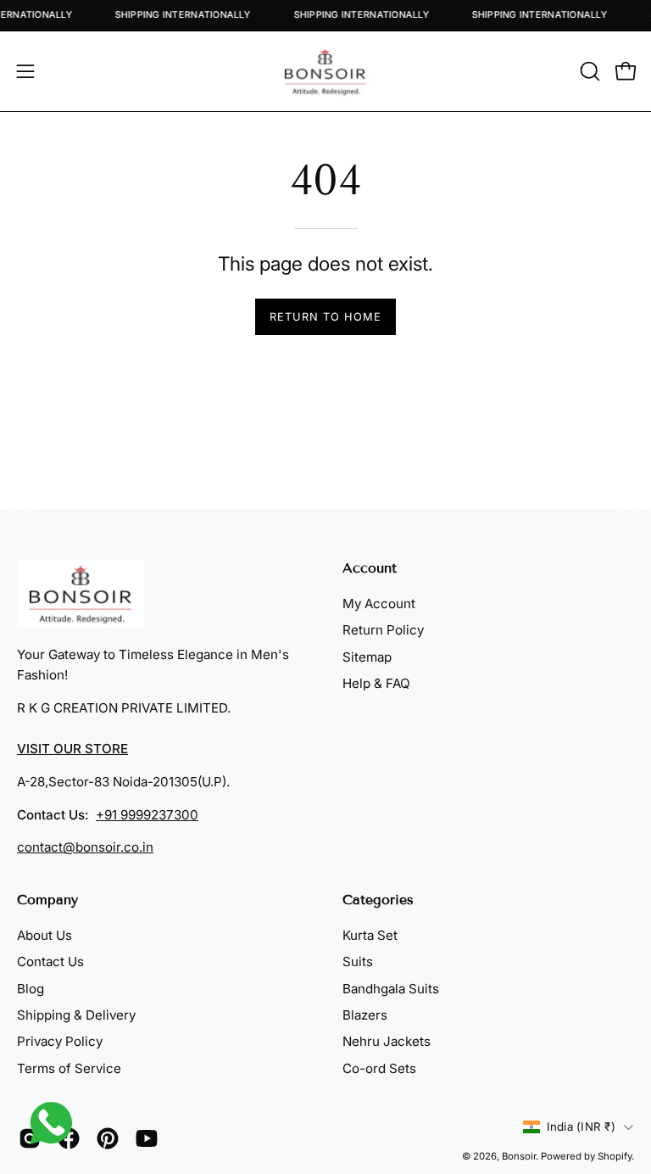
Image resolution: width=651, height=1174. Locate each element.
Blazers (364, 1015)
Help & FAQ (376, 683)
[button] (588, 71)
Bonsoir (519, 1156)
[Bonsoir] (325, 71)
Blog (30, 989)
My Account (378, 603)
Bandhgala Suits (390, 989)
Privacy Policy (60, 1042)
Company (47, 900)
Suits (357, 962)
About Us (44, 935)
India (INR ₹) (581, 1126)
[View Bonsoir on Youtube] (146, 1138)
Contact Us (50, 962)
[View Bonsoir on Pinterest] (107, 1138)
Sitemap (367, 657)
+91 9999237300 (147, 814)
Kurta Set (370, 935)
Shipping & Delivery (76, 1015)
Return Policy (383, 630)
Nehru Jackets (386, 1042)
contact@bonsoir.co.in (85, 847)
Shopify (615, 1156)
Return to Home (325, 316)
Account (369, 568)
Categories (378, 900)
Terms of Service (69, 1068)
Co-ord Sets (379, 1068)
